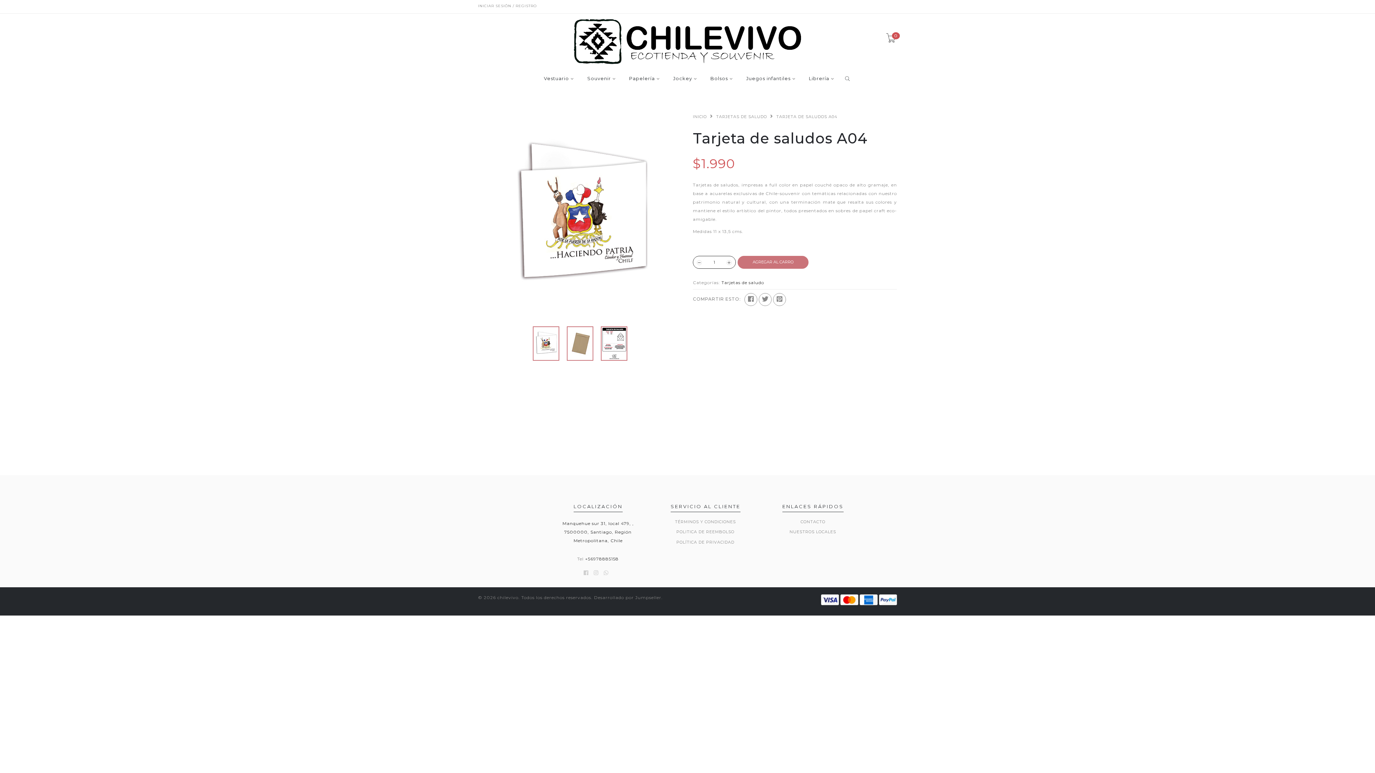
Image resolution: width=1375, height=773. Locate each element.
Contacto (813, 521)
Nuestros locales (813, 531)
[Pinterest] (779, 299)
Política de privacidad (705, 542)
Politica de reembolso (705, 531)
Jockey (682, 78)
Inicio (700, 116)
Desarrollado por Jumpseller (627, 597)
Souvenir (599, 78)
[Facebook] (750, 299)
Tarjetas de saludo (741, 116)
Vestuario (556, 78)
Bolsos (719, 78)
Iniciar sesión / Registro (507, 6)
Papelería (642, 78)
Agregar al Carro (773, 261)
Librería (819, 78)
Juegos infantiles (768, 78)
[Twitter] (765, 299)
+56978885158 (602, 558)
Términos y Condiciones (705, 521)
